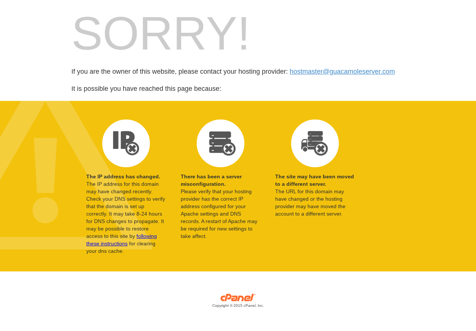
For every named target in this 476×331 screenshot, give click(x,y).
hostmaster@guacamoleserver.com (342, 71)
